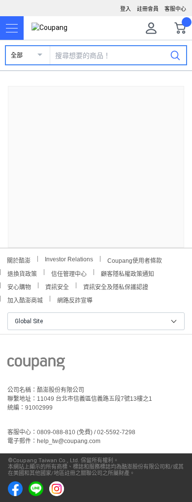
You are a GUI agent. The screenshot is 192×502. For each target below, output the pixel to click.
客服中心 (175, 9)
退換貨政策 (22, 273)
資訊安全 (57, 286)
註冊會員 (148, 9)
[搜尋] (175, 55)
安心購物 (19, 286)
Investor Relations (69, 259)
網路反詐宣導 (75, 299)
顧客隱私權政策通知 (127, 273)
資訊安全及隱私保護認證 (115, 286)
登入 (125, 9)
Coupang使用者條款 (134, 259)
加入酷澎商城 (25, 299)
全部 (17, 55)
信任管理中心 (69, 273)
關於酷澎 (19, 259)
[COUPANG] (36, 365)
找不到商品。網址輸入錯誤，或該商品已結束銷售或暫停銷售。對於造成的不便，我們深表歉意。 (96, 159)
